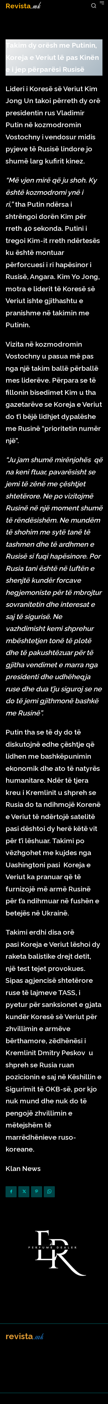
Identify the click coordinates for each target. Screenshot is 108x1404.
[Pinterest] (36, 1191)
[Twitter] (23, 1191)
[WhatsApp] (49, 1191)
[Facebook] (11, 1191)
